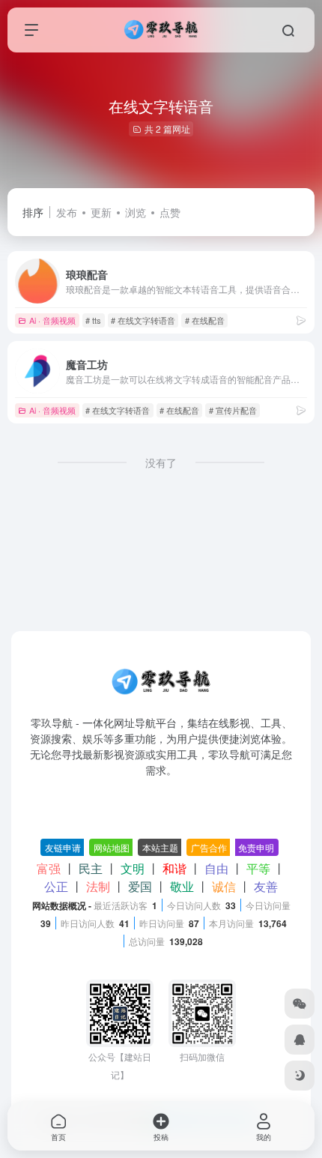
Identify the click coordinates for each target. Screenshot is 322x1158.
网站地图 (112, 847)
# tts (93, 320)
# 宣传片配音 (233, 410)
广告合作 (209, 847)
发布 (66, 212)
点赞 (170, 212)
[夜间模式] (300, 1076)
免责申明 (256, 847)
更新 (101, 212)
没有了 (161, 462)
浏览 (135, 212)
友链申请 (63, 847)
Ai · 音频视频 (52, 320)
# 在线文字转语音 (143, 320)
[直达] (301, 319)
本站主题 (160, 847)
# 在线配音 (205, 320)
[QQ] (300, 1040)
